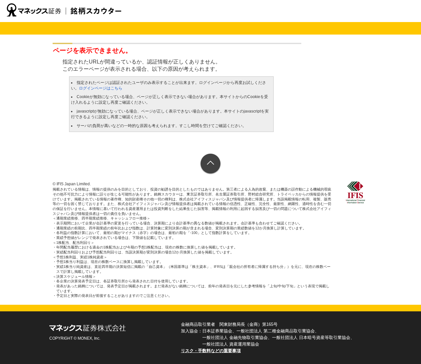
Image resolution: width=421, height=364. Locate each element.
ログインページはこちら (100, 88)
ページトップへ (210, 164)
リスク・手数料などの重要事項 (211, 350)
